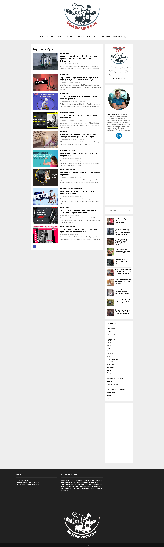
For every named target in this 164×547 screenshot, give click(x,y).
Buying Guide (105, 37)
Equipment (110, 353)
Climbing (70, 37)
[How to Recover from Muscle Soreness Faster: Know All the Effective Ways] (110, 252)
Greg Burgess (65, 82)
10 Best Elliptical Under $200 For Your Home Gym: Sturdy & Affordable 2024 (78, 230)
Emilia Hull (64, 63)
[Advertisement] (119, 174)
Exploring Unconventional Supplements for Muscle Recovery (123, 281)
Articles (109, 331)
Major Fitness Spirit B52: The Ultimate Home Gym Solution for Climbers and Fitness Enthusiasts (79, 59)
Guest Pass (110, 364)
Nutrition (68, 150)
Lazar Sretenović (112, 114)
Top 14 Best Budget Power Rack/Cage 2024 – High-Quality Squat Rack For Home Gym (79, 78)
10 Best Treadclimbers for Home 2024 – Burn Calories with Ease (79, 116)
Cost (108, 348)
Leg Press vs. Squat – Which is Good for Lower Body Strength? (122, 220)
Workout (50, 37)
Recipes (109, 387)
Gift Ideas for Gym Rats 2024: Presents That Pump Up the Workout (122, 312)
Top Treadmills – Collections (67, 112)
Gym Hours (110, 367)
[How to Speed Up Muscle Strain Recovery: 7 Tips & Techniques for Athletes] (110, 272)
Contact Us (117, 37)
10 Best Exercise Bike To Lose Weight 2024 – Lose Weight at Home (78, 97)
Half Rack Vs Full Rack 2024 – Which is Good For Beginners (80, 173)
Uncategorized (111, 392)
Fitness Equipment (83, 37)
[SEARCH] (129, 210)
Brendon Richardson (67, 101)
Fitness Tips (63, 131)
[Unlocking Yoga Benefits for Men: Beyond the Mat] (110, 303)
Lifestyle (60, 37)
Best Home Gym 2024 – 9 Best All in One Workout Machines (77, 192)
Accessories (111, 328)
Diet (41, 37)
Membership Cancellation (115, 378)
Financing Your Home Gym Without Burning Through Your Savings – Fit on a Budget (78, 135)
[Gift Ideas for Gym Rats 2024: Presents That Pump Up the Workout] (110, 313)
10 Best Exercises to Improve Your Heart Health (121, 261)
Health (109, 370)
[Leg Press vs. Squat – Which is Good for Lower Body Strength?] (110, 222)
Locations (110, 376)
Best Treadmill (111, 334)
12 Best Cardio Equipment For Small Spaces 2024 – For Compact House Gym (78, 211)
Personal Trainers (112, 384)
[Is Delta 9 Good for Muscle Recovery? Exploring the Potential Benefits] (110, 242)
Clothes (109, 345)
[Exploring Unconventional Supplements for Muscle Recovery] (110, 283)
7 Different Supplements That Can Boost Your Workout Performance (122, 291)
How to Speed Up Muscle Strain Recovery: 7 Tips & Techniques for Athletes (123, 271)
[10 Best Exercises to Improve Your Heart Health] (110, 262)
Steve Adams (65, 158)
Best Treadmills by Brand (114, 337)
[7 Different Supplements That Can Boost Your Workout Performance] (110, 293)
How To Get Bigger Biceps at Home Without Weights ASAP (78, 154)
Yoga (95, 37)
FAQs (108, 356)
